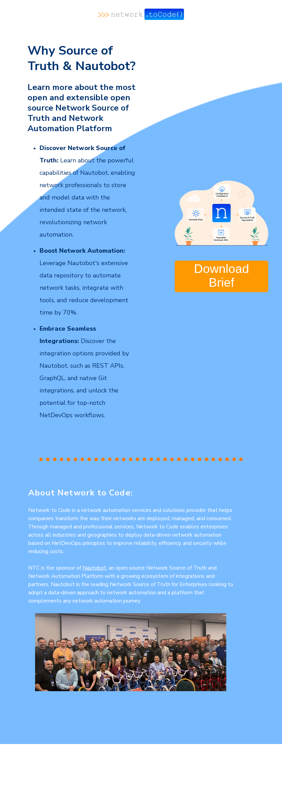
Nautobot (94, 568)
